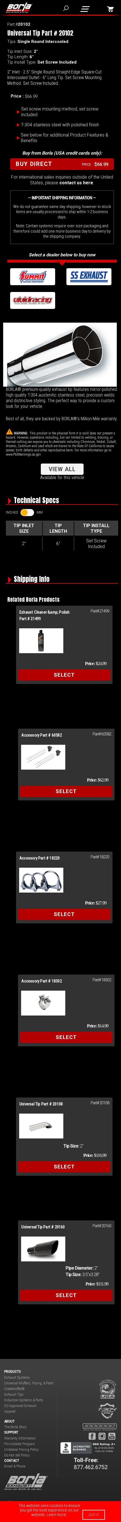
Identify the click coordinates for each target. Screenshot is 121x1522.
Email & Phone (14, 1466)
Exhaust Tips (14, 1395)
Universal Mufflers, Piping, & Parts (29, 1383)
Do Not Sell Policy (17, 1455)
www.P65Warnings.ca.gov (23, 454)
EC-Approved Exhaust (20, 1406)
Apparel (9, 1411)
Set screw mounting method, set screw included (59, 111)
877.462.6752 (90, 1467)
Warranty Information (20, 1438)
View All (62, 469)
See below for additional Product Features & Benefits (64, 137)
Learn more (56, 1514)
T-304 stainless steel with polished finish (60, 124)
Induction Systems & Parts (23, 1400)
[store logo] (19, 7)
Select (64, 675)
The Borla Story (15, 1427)
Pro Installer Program (19, 1444)
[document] (60, 1511)
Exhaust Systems (17, 1378)
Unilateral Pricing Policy (21, 1450)
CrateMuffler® (14, 1389)
